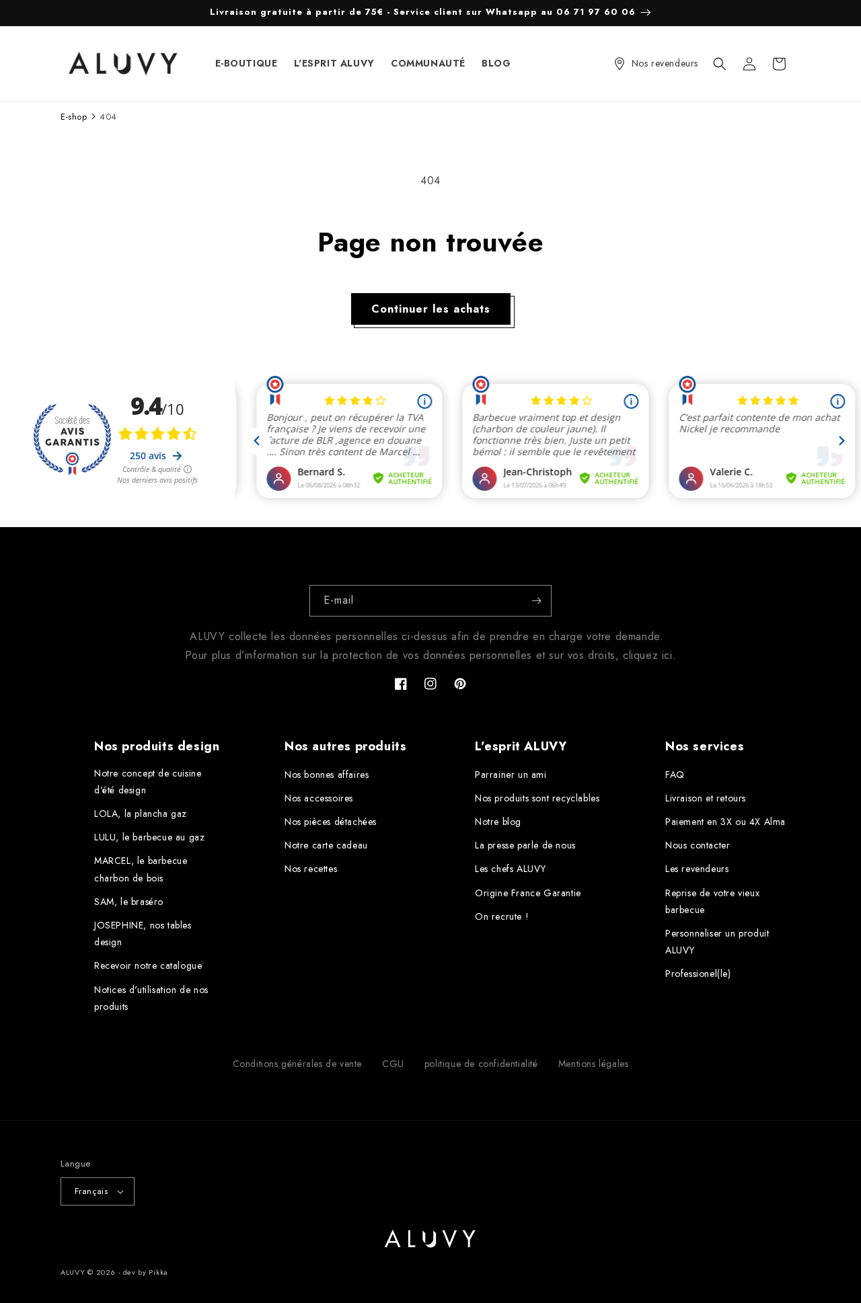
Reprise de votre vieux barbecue (712, 901)
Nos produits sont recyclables (537, 798)
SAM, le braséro (128, 901)
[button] (720, 64)
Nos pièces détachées (331, 821)
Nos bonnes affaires (327, 774)
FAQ (675, 774)
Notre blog (498, 821)
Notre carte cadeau (326, 845)
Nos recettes (311, 868)
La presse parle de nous (525, 845)
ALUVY (73, 1272)
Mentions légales (593, 1063)
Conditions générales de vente (297, 1063)
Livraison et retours (705, 798)
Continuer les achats (430, 309)
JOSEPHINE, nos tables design (143, 933)
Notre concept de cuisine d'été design (147, 781)
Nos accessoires (319, 798)
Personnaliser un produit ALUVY (717, 941)
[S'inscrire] (536, 601)
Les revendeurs (696, 868)
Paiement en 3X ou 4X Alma (725, 821)
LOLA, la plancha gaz (140, 813)
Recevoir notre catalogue (148, 965)
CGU (393, 1063)
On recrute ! (502, 916)
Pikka (158, 1272)
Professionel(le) (698, 973)
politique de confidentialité (481, 1063)
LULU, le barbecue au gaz (149, 837)
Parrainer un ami (511, 774)
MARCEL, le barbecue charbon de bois (140, 869)
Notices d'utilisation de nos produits (151, 998)
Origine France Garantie (528, 893)
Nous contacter (697, 845)
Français (91, 1191)
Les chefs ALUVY (510, 868)
